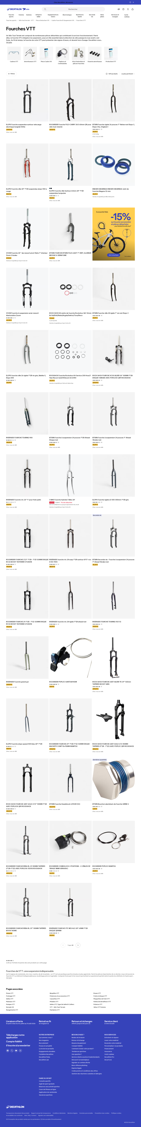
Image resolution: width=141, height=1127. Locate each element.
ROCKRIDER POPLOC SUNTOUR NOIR (63, 682)
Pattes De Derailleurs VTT (102, 1001)
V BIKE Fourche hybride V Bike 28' (62, 500)
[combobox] (128, 74)
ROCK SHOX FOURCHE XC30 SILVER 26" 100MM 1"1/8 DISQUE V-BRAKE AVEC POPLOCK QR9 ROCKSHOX (112, 377)
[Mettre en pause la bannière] (130, 2)
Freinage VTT (10, 996)
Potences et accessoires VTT (60, 996)
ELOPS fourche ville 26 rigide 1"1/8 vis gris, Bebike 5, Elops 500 (26, 377)
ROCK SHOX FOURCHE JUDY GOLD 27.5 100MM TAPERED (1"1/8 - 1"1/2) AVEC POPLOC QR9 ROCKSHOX (113, 745)
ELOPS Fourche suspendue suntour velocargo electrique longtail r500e (23, 126)
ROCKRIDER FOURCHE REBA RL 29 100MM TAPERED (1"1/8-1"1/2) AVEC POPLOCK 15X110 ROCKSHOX (25, 867)
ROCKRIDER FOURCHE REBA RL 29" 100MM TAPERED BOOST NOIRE (26, 929)
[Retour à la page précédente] (63, 945)
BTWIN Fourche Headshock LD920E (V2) (64, 804)
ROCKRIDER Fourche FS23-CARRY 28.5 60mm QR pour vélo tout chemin (70, 126)
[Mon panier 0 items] (132, 9)
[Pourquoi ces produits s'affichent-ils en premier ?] (107, 74)
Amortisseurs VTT (30, 61)
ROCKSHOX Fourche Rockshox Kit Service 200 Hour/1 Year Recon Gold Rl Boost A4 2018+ (70, 377)
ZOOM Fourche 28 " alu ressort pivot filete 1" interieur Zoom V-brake (26, 254)
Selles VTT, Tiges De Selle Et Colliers (62, 1004)
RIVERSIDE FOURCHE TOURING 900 (19, 438)
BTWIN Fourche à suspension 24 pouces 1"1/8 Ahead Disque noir (69, 439)
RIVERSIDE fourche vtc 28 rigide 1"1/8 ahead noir (67, 622)
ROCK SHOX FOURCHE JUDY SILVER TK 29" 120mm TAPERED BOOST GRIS (111, 683)
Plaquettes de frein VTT (102, 999)
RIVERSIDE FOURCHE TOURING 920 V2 (106, 622)
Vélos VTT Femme (100, 1007)
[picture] (27, 100)
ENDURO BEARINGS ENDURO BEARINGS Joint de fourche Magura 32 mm (110, 190)
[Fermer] (133, 2)
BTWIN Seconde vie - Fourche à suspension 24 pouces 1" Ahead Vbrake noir (113, 561)
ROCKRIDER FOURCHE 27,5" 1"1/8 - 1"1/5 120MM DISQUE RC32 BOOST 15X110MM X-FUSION (27, 561)
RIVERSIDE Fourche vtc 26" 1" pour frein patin (23, 500)
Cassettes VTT (55, 999)
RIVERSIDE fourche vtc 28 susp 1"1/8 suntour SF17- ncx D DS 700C (70, 561)
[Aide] (123, 9)
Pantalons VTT (55, 1010)
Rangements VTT (12, 1010)
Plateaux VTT (10, 1001)
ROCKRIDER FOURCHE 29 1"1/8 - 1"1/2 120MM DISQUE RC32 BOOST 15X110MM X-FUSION (26, 623)
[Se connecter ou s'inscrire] (128, 9)
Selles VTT (9, 999)
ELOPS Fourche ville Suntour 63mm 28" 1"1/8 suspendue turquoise (66, 192)
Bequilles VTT (54, 993)
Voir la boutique (113, 255)
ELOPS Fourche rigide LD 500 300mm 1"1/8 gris (110, 500)
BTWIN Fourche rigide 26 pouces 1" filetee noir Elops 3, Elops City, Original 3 (113, 126)
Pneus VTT (9, 993)
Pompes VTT (10, 1004)
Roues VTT (97, 993)
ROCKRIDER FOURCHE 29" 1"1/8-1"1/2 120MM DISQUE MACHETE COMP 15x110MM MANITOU (69, 745)
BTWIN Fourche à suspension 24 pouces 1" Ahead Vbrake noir (111, 439)
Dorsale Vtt (10, 1007)
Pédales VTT (54, 1001)
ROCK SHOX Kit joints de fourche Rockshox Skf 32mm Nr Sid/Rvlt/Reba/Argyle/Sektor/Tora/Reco (70, 314)
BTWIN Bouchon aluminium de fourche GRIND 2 (110, 804)
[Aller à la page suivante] (78, 945)
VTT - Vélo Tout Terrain (57, 1007)
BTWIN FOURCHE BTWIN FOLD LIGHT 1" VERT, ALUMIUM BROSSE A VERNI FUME (70, 254)
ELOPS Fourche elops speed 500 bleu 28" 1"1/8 (24, 744)
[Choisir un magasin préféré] (118, 9)
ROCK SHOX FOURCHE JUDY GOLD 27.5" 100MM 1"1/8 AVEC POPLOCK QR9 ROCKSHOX (26, 805)
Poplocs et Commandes (62, 62)
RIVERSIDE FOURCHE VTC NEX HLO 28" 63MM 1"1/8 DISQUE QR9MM (68, 929)
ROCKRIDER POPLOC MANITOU (104, 866)
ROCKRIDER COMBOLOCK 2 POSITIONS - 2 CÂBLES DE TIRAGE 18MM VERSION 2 (69, 867)
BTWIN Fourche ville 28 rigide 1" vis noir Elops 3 (110, 313)
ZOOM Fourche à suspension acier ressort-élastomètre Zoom (22, 314)
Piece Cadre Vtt (46, 61)
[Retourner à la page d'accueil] (18, 9)
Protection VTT (111, 61)
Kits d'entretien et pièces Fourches (78, 62)
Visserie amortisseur (95, 61)
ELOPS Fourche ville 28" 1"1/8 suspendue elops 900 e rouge (26, 190)
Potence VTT (98, 1004)
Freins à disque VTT (100, 996)
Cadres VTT (14, 61)
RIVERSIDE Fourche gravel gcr (17, 682)
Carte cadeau (126, 16)
